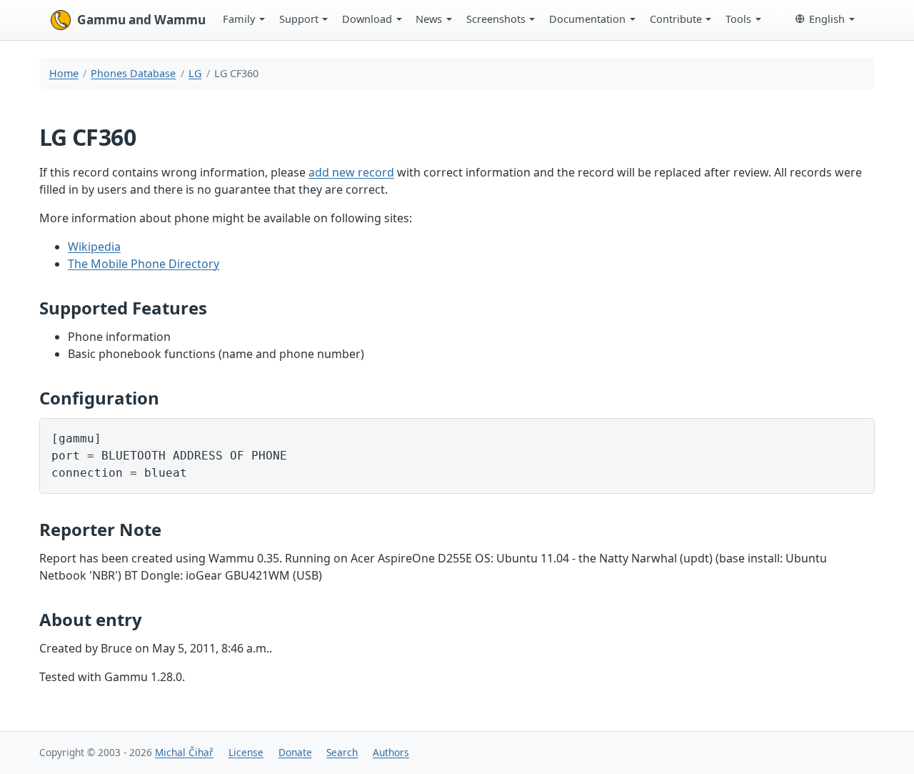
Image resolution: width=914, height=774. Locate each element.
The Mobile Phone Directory (143, 264)
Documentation (587, 18)
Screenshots (496, 18)
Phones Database (133, 73)
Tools (738, 18)
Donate (295, 752)
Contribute (676, 18)
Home (64, 73)
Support (298, 18)
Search (342, 752)
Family (239, 18)
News (429, 18)
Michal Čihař (184, 752)
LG (195, 73)
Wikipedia (94, 246)
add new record (351, 172)
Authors (391, 752)
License (245, 752)
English (827, 18)
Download (367, 18)
